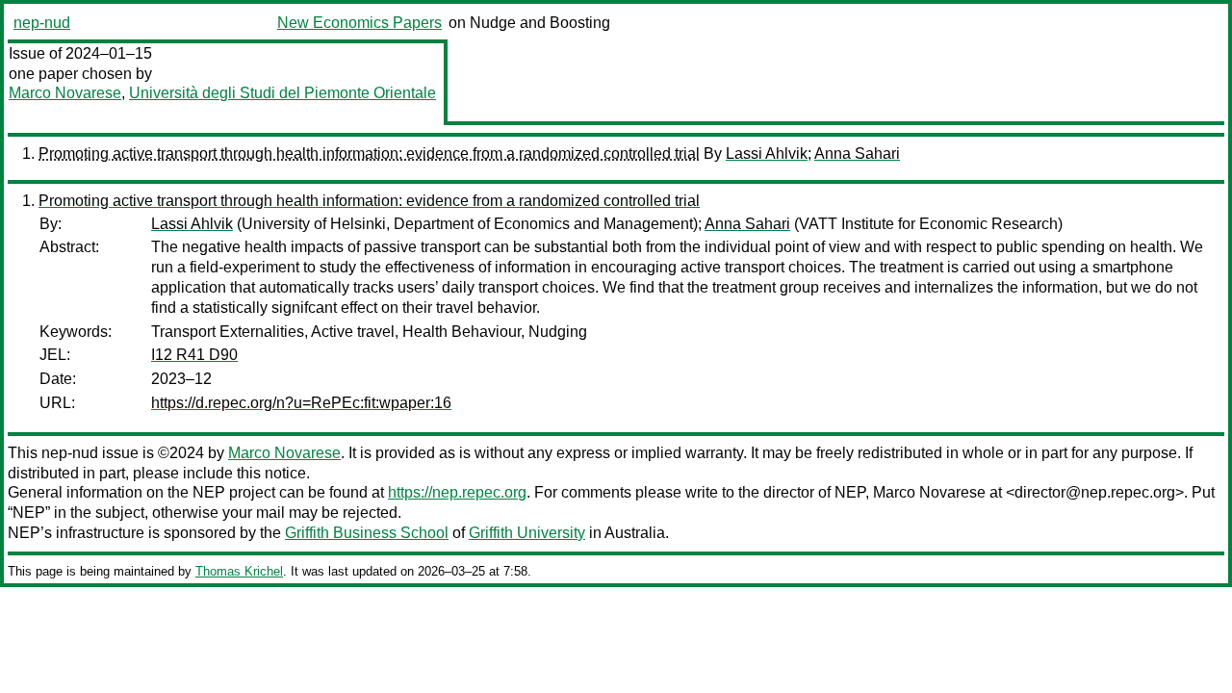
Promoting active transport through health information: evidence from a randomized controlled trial (369, 153)
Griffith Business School (367, 533)
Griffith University (527, 533)
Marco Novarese (65, 93)
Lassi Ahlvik (767, 153)
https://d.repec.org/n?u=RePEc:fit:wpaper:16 (301, 403)
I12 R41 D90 (194, 354)
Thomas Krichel (239, 571)
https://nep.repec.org (457, 492)
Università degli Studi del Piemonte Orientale (282, 93)
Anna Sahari (857, 153)
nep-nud (41, 22)
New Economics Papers (359, 22)
